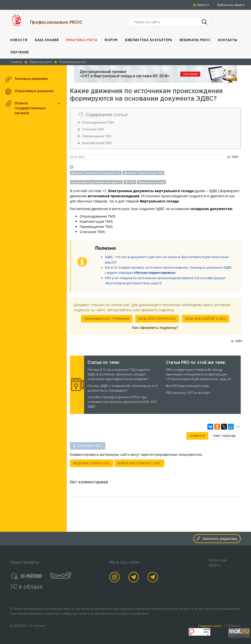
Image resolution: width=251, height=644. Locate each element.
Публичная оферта (230, 5)
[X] (224, 427)
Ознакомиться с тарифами (106, 319)
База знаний (47, 40)
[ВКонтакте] (210, 427)
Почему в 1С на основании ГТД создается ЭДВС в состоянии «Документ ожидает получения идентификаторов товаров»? (119, 374)
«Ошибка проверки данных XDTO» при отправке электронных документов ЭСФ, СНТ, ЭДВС (122, 402)
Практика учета (81, 40)
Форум (111, 40)
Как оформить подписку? (155, 327)
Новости (18, 40)
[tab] (155, 114)
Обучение (19, 52)
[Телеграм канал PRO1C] (134, 578)
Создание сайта (210, 626)
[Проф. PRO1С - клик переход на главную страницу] (16, 20)
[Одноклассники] (217, 427)
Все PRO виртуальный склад (187, 386)
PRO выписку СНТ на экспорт (188, 393)
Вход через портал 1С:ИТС (205, 319)
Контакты (227, 40)
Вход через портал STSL (157, 319)
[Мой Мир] (231, 427)
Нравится (197, 436)
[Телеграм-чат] (154, 578)
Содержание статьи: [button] (107, 114)
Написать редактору (220, 538)
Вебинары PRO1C (195, 40)
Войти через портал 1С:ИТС (139, 463)
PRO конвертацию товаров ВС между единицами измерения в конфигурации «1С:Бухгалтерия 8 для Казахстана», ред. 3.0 (198, 374)
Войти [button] (202, 5)
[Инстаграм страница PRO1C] (115, 578)
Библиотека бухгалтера (148, 40)
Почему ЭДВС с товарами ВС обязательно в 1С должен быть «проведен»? (123, 388)
